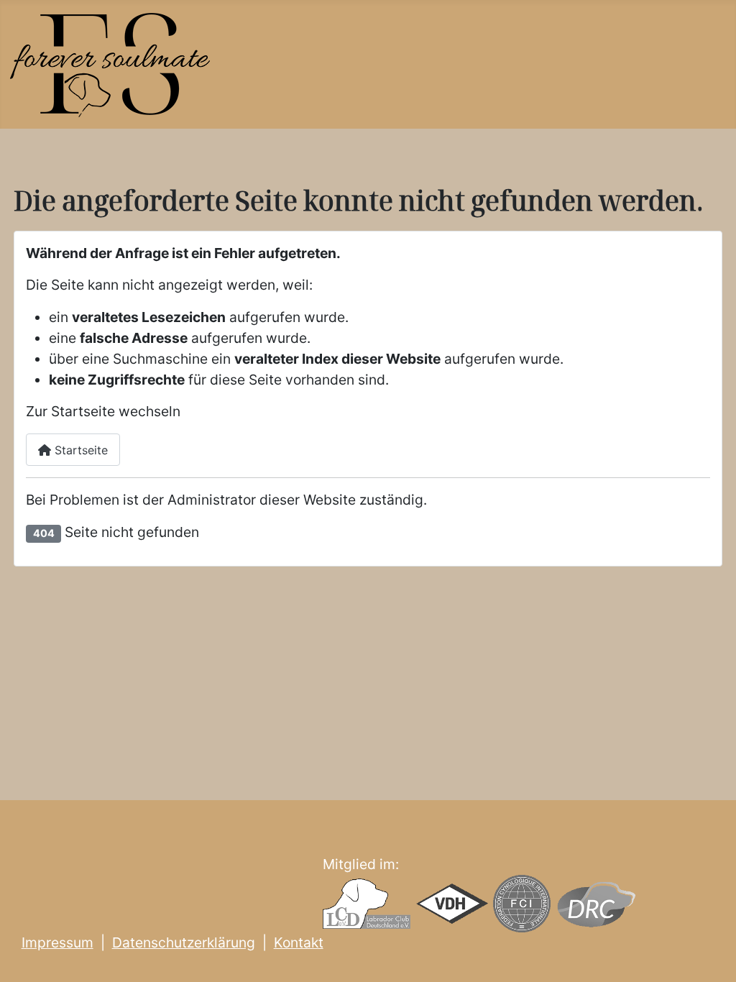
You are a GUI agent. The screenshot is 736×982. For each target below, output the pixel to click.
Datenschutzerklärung (183, 942)
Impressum (57, 942)
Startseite (79, 450)
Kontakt (298, 942)
